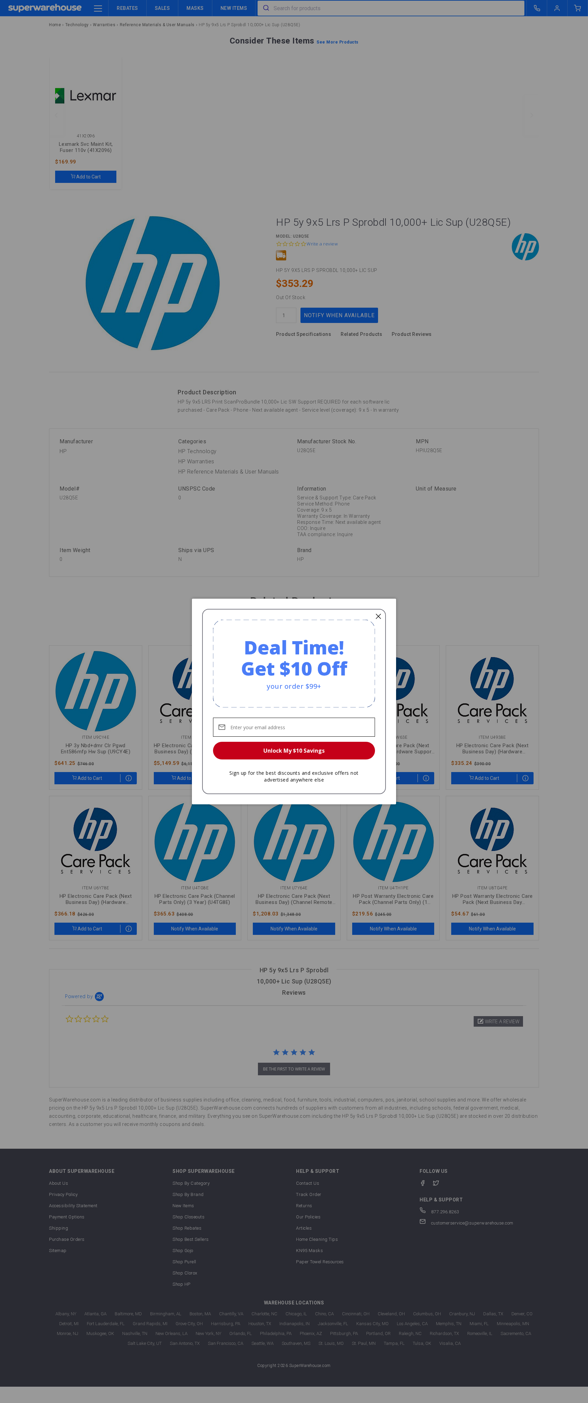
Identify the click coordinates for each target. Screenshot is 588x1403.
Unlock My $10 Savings (294, 750)
